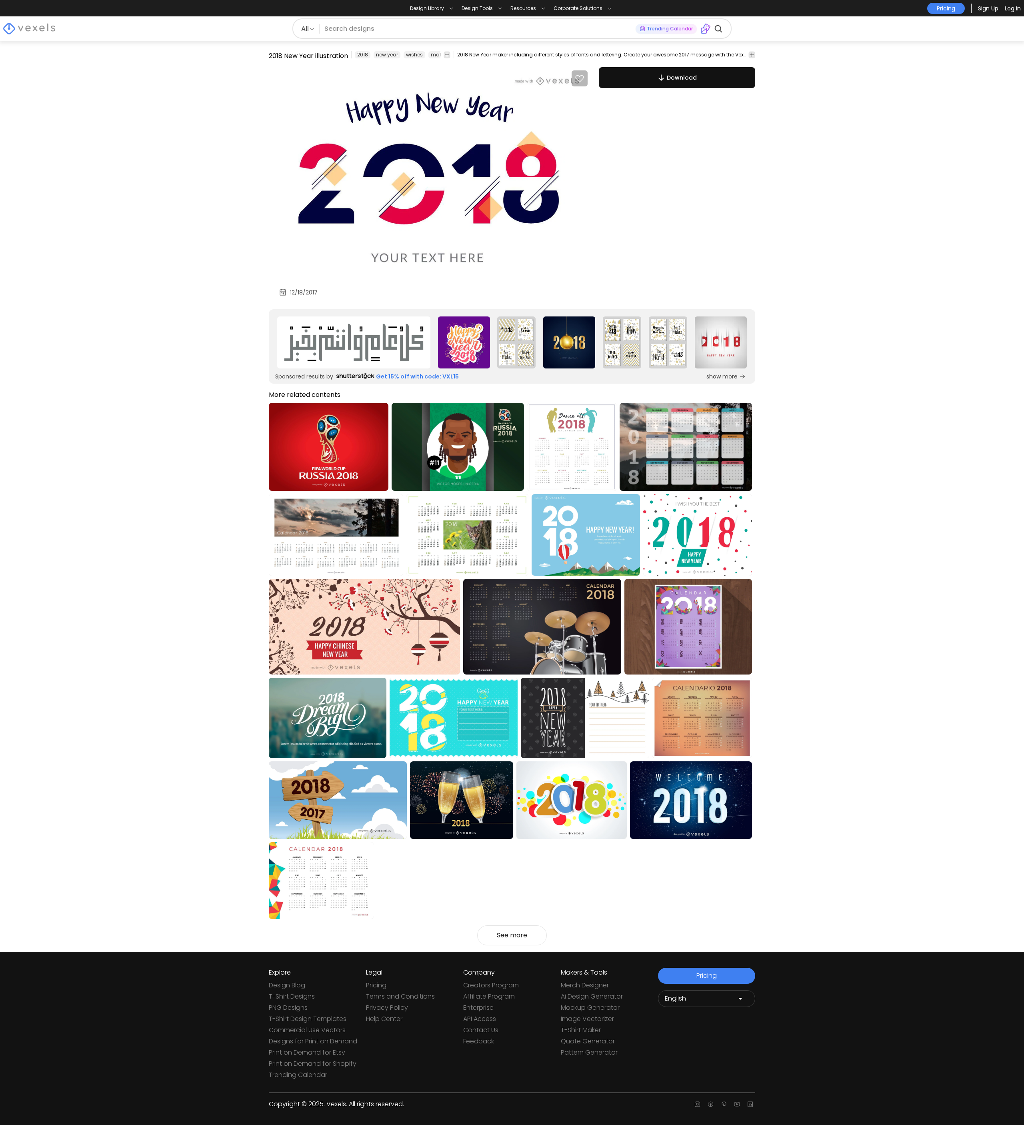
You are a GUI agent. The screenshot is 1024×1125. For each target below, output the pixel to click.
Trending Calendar (298, 1074)
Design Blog (287, 985)
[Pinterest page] (724, 1104)
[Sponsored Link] (353, 342)
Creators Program (491, 985)
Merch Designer (585, 985)
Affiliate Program (489, 996)
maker (438, 54)
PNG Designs (288, 1007)
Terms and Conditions (400, 996)
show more (722, 376)
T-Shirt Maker (581, 1030)
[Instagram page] (697, 1104)
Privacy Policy (387, 1007)
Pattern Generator (589, 1052)
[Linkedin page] (750, 1104)
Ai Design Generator (592, 996)
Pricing (376, 985)
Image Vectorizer (587, 1018)
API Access (479, 1018)
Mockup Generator (590, 1007)
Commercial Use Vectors (307, 1030)
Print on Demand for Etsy (307, 1052)
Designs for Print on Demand (313, 1041)
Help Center (384, 1018)
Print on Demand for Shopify (312, 1063)
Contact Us (480, 1030)
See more (512, 935)
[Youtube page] (737, 1104)
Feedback (478, 1041)
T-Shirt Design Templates (307, 1018)
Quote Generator (588, 1041)
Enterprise (478, 1007)
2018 (362, 54)
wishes (414, 54)
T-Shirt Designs (292, 996)
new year (387, 54)
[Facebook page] (711, 1104)
